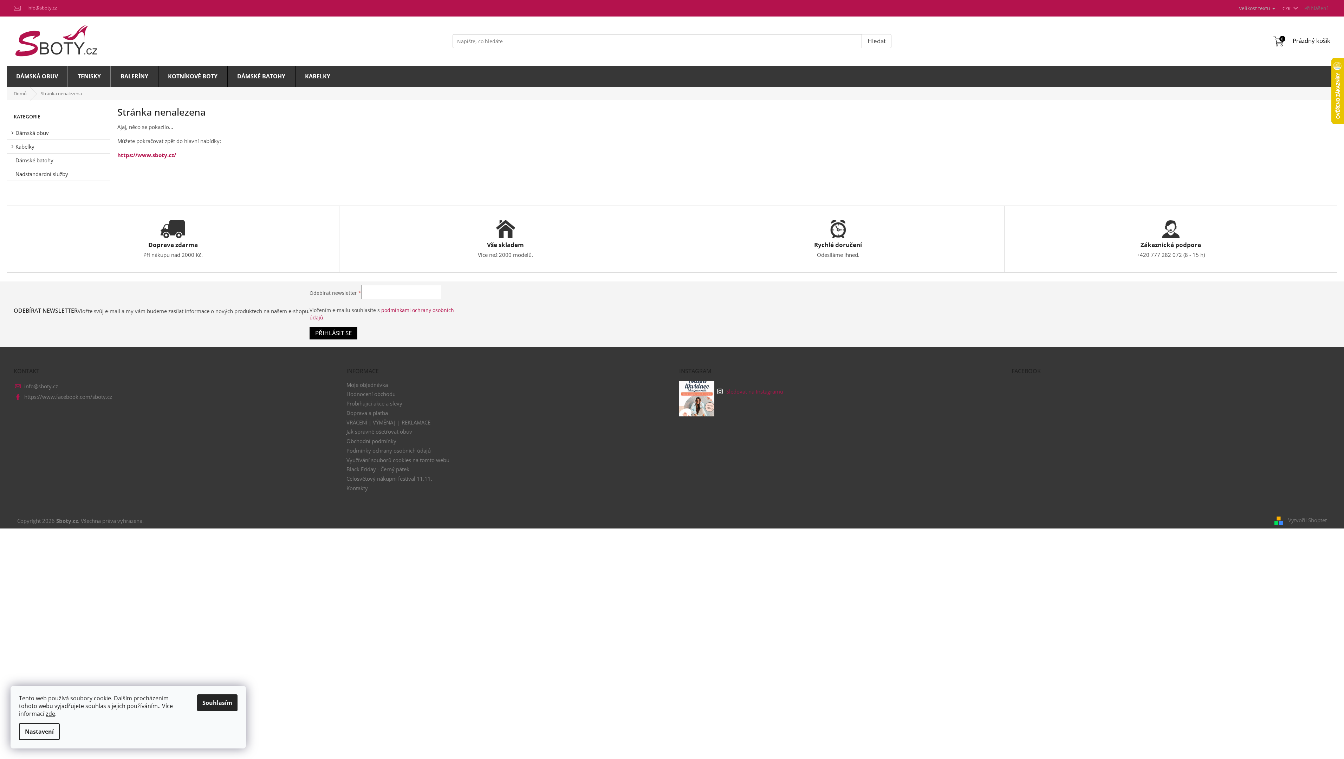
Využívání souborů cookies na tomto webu (397, 459)
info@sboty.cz (41, 386)
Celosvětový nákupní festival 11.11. (389, 478)
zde (50, 714)
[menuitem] (37, 76)
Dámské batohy (34, 160)
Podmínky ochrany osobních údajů (388, 450)
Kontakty (357, 488)
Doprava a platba (367, 412)
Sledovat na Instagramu (754, 391)
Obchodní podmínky (371, 441)
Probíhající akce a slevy (374, 403)
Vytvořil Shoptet (1307, 520)
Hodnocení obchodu (371, 393)
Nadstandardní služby (41, 173)
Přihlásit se (333, 333)
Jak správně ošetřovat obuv (379, 431)
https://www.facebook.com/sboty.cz (68, 396)
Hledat (877, 41)
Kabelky (24, 146)
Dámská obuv (32, 132)
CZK (1287, 8)
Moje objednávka (367, 384)
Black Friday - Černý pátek (377, 469)
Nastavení (39, 731)
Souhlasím (217, 703)
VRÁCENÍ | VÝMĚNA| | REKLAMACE (388, 422)
